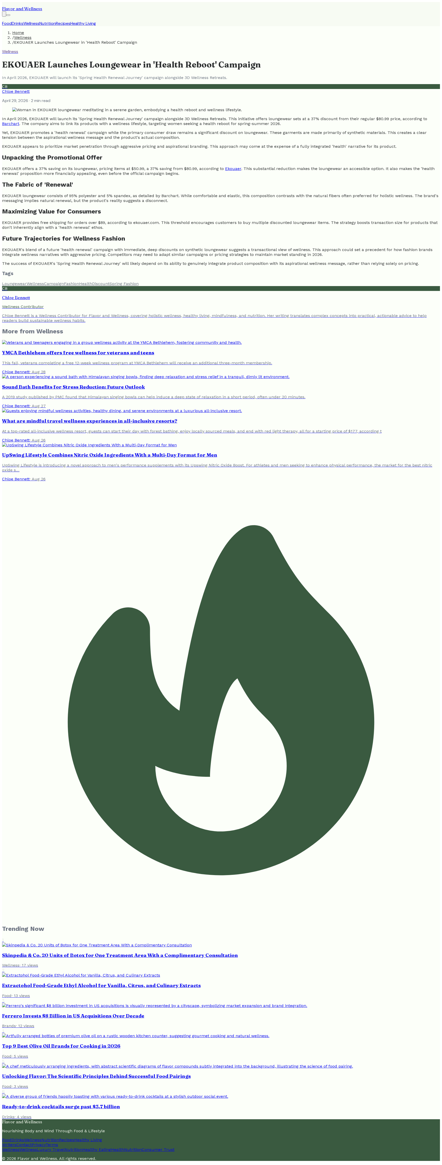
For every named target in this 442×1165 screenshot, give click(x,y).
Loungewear (14, 283)
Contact (24, 1144)
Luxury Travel (51, 1149)
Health (85, 283)
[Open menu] (8, 15)
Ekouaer (233, 168)
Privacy (39, 1144)
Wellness (31, 23)
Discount (100, 283)
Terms (52, 1144)
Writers (9, 1144)
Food (7, 23)
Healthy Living (83, 23)
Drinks (17, 23)
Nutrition (47, 23)
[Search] (4, 14)
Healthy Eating (96, 1149)
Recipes (63, 23)
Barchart (10, 123)
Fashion (71, 283)
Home (18, 32)
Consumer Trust (158, 1149)
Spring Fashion (124, 283)
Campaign (54, 283)
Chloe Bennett (16, 91)
